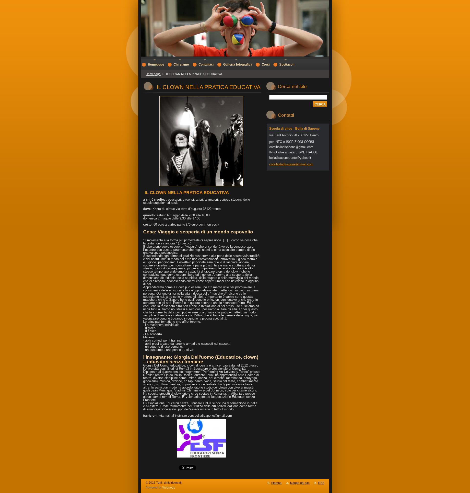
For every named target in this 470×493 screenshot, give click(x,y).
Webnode (168, 487)
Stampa (276, 483)
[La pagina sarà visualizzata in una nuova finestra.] (201, 186)
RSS (321, 483)
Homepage (153, 74)
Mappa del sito (300, 483)
